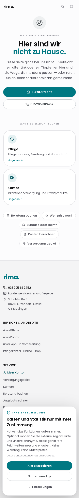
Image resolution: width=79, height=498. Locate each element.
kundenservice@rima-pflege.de (30, 293)
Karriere (8, 387)
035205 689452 (41, 104)
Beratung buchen (24, 216)
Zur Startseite (42, 92)
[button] (71, 6)
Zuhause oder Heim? (42, 225)
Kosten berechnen (41, 234)
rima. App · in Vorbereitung (22, 344)
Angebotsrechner (15, 400)
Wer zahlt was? (61, 216)
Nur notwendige (39, 476)
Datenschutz (30, 455)
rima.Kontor (11, 337)
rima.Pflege (11, 330)
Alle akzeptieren (40, 466)
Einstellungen (42, 487)
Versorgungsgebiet (41, 243)
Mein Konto (15, 372)
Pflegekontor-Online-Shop (22, 351)
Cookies (49, 455)
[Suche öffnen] (63, 6)
